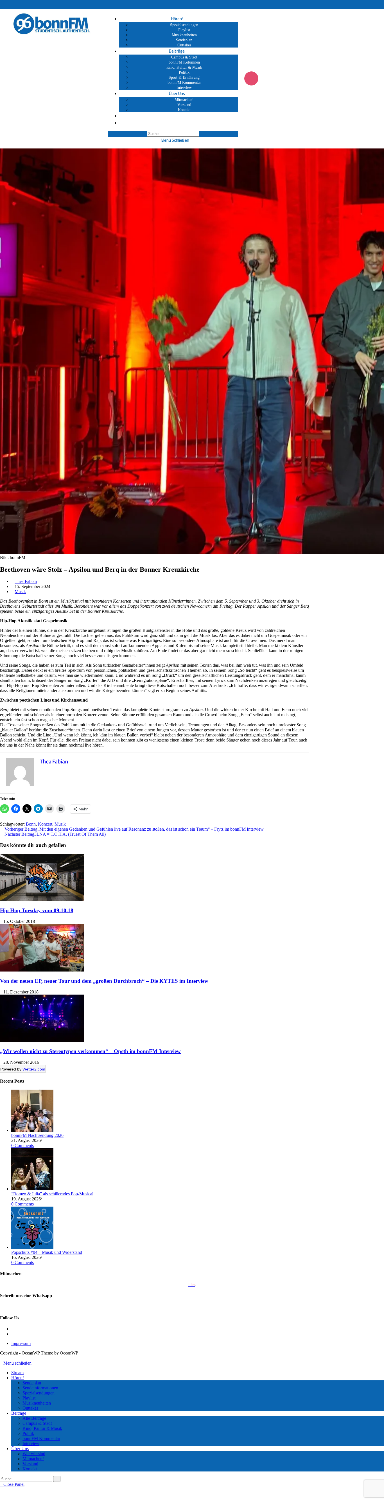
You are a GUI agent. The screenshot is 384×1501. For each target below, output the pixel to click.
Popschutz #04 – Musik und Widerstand (46, 1252)
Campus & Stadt (37, 1423)
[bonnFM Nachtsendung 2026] (32, 1130)
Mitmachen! (33, 1458)
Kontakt (29, 1468)
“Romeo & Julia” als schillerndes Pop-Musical (52, 1193)
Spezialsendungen (38, 1392)
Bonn (31, 824)
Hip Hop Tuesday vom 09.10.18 (36, 910)
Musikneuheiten (36, 1403)
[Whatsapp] (282, 78)
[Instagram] (251, 78)
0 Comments (22, 1145)
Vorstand (30, 1463)
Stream (17, 1372)
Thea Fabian (26, 581)
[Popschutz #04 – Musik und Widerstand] (32, 1247)
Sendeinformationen (40, 1387)
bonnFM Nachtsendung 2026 (37, 1135)
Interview (30, 1443)
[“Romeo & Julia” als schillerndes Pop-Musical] (32, 1188)
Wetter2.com (33, 1069)
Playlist (28, 1398)
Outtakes (30, 1408)
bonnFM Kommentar (41, 1438)
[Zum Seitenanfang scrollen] (1, 1358)
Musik (20, 591)
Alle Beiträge (34, 1418)
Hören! (17, 1377)
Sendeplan (31, 1382)
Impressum (21, 1343)
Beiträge (18, 1413)
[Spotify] (297, 78)
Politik (28, 1433)
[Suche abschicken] (56, 1479)
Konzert (45, 824)
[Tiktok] (266, 78)
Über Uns (20, 1448)
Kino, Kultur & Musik (42, 1428)
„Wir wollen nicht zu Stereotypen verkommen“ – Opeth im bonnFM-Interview (90, 1051)
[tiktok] (13, 1333)
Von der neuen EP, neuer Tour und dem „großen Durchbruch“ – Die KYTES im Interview (104, 981)
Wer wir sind (33, 1453)
